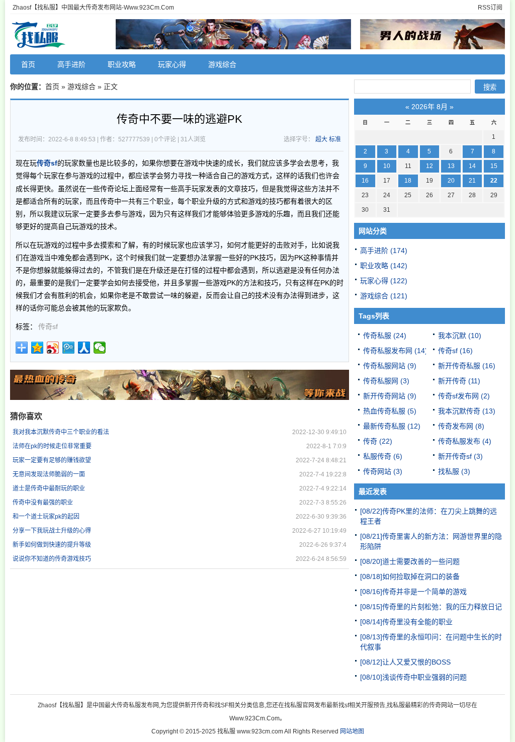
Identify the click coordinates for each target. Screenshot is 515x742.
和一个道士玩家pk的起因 (46, 516)
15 (493, 166)
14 (472, 166)
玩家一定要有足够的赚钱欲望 (52, 460)
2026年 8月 (429, 107)
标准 (335, 139)
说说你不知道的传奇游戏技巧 (52, 558)
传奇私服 (384, 336)
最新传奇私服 (391, 426)
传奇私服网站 (389, 366)
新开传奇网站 (389, 396)
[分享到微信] (100, 348)
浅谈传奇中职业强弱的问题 (413, 677)
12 (429, 166)
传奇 (377, 441)
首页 (28, 64)
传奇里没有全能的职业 (406, 622)
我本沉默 (459, 336)
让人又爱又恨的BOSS (405, 662)
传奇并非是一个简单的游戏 (413, 592)
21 (472, 180)
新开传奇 (459, 381)
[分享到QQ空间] (37, 348)
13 (451, 166)
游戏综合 (222, 64)
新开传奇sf (460, 456)
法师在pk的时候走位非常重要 (52, 446)
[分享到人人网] (84, 348)
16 (365, 180)
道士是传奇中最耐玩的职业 (49, 488)
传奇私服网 (386, 381)
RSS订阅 (490, 7)
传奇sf (48, 326)
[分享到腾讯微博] (68, 348)
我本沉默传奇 (466, 411)
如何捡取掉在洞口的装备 (410, 576)
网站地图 (352, 731)
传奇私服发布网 (395, 351)
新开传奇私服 (466, 366)
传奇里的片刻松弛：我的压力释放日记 (431, 607)
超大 (321, 139)
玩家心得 (172, 64)
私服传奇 (382, 456)
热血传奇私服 (389, 411)
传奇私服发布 (464, 441)
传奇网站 (382, 471)
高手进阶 (71, 64)
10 (386, 166)
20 (451, 180)
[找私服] (60, 34)
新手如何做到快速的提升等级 (52, 544)
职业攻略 (122, 64)
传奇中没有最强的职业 (43, 502)
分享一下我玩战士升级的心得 (52, 530)
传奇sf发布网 (464, 396)
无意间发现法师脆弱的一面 (49, 474)
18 (407, 180)
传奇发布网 (461, 426)
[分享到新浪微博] (53, 348)
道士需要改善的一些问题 (410, 561)
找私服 (454, 471)
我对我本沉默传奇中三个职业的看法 (61, 432)
